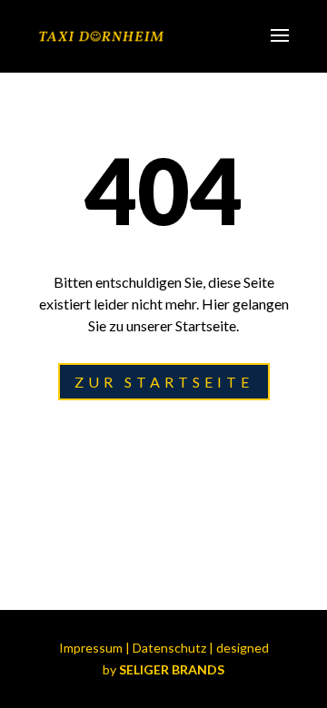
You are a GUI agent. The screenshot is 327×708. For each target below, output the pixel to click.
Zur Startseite (163, 381)
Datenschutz (169, 647)
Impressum (91, 647)
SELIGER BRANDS (171, 669)
